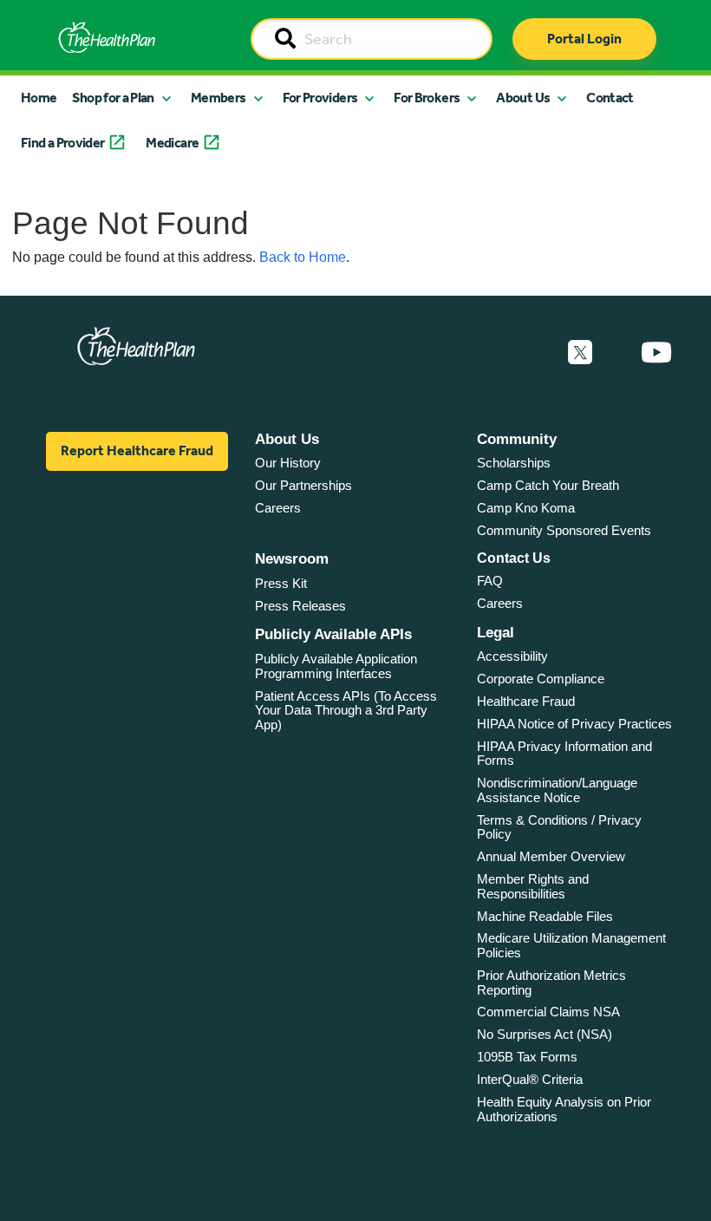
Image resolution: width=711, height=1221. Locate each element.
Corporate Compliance (540, 678)
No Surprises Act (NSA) (544, 1034)
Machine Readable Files (545, 916)
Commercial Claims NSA (548, 1011)
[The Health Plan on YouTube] (656, 353)
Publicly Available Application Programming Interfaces (336, 666)
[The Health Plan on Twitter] (580, 353)
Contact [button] (610, 97)
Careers (278, 507)
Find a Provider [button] (62, 142)
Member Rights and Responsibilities (533, 886)
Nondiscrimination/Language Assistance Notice (557, 790)
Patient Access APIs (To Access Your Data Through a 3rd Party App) (346, 710)
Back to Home (302, 257)
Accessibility (512, 656)
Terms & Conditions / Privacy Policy (559, 827)
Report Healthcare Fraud (137, 450)
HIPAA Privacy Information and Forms (564, 753)
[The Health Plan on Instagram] (616, 353)
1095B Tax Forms (527, 1056)
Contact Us (514, 558)
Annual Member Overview (551, 856)
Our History (288, 462)
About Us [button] (523, 97)
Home (38, 97)
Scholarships (514, 462)
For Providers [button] (320, 97)
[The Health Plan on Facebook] (533, 353)
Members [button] (218, 97)
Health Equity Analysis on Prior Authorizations (564, 1109)
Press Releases (300, 605)
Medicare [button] (172, 142)
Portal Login (584, 38)
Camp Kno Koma (526, 507)
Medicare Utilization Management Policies (571, 945)
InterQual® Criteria (530, 1079)
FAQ (490, 580)
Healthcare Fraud (526, 701)
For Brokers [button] (427, 97)
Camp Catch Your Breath (548, 485)
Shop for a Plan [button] (112, 97)
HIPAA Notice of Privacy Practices (574, 723)
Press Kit (281, 583)
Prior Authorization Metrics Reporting (551, 982)
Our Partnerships (303, 485)
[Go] (285, 40)
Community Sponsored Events (564, 530)
